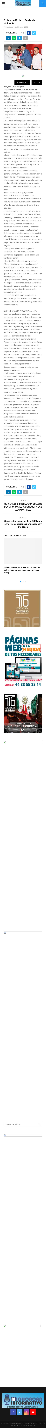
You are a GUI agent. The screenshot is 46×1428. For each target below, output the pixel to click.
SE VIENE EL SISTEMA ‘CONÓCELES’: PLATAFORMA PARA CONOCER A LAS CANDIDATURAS (23, 507)
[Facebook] (13, 1412)
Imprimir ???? (22, 82)
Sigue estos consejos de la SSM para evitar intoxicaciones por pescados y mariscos (23, 524)
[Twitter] (19, 1412)
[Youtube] (33, 1412)
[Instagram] (26, 1412)
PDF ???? (36, 82)
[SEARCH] (39, 1124)
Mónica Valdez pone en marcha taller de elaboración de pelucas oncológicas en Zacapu (22, 570)
